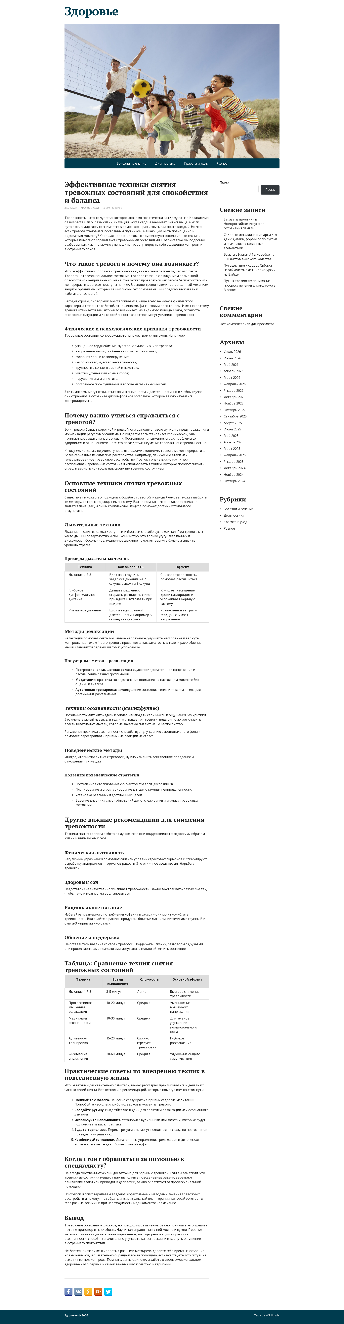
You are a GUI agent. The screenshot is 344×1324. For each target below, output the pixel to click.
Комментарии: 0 (112, 207)
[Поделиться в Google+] (98, 1292)
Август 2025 (233, 423)
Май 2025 (231, 435)
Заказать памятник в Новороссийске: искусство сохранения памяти (244, 223)
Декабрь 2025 (234, 397)
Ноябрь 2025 (233, 403)
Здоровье (91, 11)
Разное (222, 163)
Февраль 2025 (235, 455)
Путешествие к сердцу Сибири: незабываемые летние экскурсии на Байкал (250, 270)
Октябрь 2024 (234, 481)
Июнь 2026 (232, 358)
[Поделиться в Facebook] (68, 1292)
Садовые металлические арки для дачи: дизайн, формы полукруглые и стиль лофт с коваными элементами (251, 241)
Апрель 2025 (233, 442)
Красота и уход (196, 163)
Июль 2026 (232, 351)
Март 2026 (232, 377)
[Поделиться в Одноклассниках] (88, 1292)
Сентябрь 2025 (235, 416)
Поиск (224, 182)
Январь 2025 (233, 461)
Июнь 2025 (232, 429)
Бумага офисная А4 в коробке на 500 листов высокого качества (249, 256)
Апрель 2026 (233, 371)
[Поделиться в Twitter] (108, 1292)
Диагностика (165, 163)
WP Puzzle (273, 1315)
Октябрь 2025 (234, 410)
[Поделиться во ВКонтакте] (78, 1292)
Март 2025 (232, 448)
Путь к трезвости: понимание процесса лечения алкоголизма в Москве (250, 285)
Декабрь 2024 (234, 468)
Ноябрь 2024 (233, 474)
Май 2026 (231, 364)
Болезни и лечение (131, 163)
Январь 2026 (233, 390)
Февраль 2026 (235, 384)
